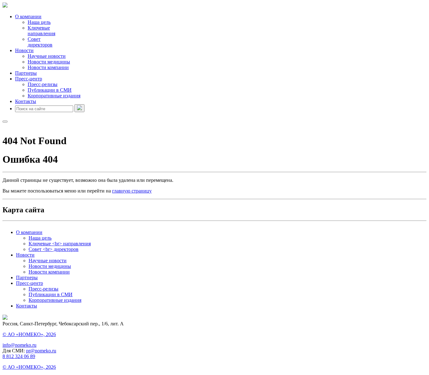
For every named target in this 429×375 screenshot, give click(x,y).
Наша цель (39, 22)
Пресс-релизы (42, 84)
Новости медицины (49, 61)
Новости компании (48, 67)
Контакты (25, 101)
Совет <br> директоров (54, 249)
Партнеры (26, 73)
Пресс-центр (28, 78)
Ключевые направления (41, 30)
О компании (28, 16)
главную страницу (132, 190)
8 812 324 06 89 (19, 356)
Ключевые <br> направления (60, 243)
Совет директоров (40, 41)
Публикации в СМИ (50, 90)
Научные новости (47, 56)
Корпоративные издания (54, 95)
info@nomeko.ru (19, 345)
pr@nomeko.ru (41, 350)
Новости (24, 50)
